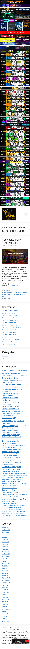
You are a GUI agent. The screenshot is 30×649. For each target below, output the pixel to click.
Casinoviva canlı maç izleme (11, 402)
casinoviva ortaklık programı (7, 460)
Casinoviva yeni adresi (10, 492)
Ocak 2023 (5, 594)
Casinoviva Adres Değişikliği (20, 375)
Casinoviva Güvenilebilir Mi (7, 438)
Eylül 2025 (5, 527)
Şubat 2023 (5, 592)
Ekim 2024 (5, 544)
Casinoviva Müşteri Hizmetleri (9, 455)
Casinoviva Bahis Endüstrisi (9, 334)
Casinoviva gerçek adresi (11, 413)
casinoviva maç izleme (10, 452)
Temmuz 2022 (6, 609)
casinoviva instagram (19, 445)
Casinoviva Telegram (18, 477)
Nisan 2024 (5, 558)
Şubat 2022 (5, 621)
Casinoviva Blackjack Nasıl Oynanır (19, 387)
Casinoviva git (22, 426)
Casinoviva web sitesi (9, 486)
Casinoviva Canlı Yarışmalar (10, 313)
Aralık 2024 (5, 539)
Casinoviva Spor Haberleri (9, 315)
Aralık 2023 (5, 568)
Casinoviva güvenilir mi (11, 441)
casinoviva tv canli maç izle (11, 481)
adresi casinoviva (8, 370)
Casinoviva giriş (9, 417)
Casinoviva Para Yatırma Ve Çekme (8, 464)
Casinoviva (7, 290)
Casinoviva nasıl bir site (11, 458)
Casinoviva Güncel (8, 428)
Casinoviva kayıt (8, 448)
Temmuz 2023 (6, 580)
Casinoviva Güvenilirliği (16, 438)
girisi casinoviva (16, 507)
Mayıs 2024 (5, 556)
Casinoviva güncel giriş (11, 435)
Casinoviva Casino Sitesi (10, 409)
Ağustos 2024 (6, 549)
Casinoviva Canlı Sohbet (9, 330)
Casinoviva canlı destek (12, 400)
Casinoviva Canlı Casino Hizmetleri (11, 327)
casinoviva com (8, 411)
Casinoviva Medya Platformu (10, 310)
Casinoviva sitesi (19, 473)
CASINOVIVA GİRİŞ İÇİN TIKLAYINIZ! (15, 32)
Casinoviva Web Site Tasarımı (10, 339)
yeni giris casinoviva (21, 515)
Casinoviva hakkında (8, 445)
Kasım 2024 (5, 542)
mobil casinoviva (7, 514)
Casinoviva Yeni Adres (9, 490)
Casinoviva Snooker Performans (11, 342)
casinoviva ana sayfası (18, 380)
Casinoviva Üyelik (20, 499)
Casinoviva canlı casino (10, 398)
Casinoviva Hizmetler (8, 337)
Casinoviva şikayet (9, 503)
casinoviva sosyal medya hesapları (20, 475)
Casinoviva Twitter (19, 483)
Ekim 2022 (5, 602)
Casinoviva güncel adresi (11, 432)
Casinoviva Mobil (20, 453)
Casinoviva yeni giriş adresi (21, 494)
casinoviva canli (6, 391)
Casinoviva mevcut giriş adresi (8, 453)
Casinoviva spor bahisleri (7, 477)
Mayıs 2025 (5, 532)
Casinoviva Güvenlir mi (9, 443)
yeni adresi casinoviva (8, 515)
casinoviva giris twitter (8, 415)
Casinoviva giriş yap (10, 426)
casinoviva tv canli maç (16, 479)
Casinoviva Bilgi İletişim (8, 344)
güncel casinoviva (7, 511)
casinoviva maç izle (18, 449)
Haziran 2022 (6, 611)
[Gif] (15, 88)
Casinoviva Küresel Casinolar (10, 320)
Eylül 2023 (5, 575)
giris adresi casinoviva (20, 505)
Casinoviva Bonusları (21, 389)
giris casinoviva (6, 507)
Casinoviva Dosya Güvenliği (10, 322)
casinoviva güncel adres (10, 430)
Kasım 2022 (5, 599)
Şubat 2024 (5, 563)
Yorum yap (7, 298)
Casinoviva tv (6, 479)
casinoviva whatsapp (9, 488)
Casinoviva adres (8, 375)
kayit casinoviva (19, 512)
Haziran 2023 (6, 582)
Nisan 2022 (5, 616)
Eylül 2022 (5, 604)
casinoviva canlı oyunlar (6, 404)
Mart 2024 (5, 561)
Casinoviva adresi (10, 378)
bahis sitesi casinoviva (21, 370)
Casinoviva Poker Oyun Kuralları (12, 241)
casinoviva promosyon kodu (11, 471)
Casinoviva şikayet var (8, 505)
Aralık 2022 (5, 597)
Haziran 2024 (6, 554)
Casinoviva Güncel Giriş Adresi (11, 437)
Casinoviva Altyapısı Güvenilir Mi (8, 380)
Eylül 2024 (5, 546)
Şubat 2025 (5, 534)
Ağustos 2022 (6, 606)
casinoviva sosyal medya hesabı (8, 475)
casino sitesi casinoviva (10, 292)
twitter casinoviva (18, 514)
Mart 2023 (5, 590)
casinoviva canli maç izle (10, 393)
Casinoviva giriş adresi (13, 420)
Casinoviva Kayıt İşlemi (20, 447)
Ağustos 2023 (6, 578)
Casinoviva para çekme (11, 466)
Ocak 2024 (5, 566)
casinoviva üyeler (12, 501)
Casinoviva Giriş (6, 358)
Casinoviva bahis (8, 382)
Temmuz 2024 (6, 551)
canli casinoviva (6, 373)
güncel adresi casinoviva (18, 509)
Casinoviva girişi (8, 423)
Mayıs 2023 (5, 585)
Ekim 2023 (5, 573)
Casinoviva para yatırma (11, 462)
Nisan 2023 (5, 587)
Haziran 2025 (6, 530)
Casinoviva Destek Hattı (18, 411)
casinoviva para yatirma (18, 460)
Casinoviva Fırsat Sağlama (9, 325)
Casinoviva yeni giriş (8, 494)
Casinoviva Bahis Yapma (9, 332)
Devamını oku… (14, 285)
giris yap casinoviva (7, 509)
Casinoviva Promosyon (11, 469)
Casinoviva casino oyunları (10, 406)
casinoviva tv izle (6, 483)
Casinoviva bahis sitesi (11, 385)
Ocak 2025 (5, 537)
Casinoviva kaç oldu (7, 449)
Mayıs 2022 (5, 614)
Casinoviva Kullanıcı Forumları (10, 318)
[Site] (15, 54)
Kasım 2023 (5, 570)
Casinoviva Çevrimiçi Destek (7, 499)
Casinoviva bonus (9, 389)
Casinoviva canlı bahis (8, 395)
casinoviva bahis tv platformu (7, 387)
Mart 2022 (5, 618)
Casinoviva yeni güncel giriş (12, 496)
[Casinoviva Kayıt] (9, 214)
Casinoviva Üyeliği (5, 501)
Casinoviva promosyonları (7, 473)
